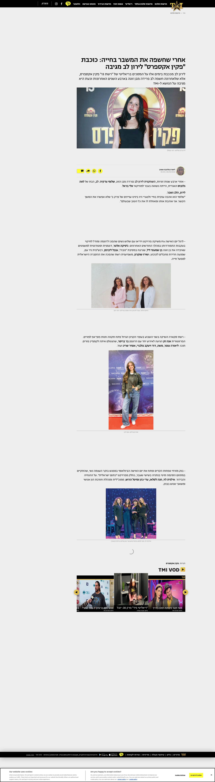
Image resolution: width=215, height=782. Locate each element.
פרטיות (46, 755)
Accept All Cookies (196, 775)
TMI (184, 13)
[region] (107, 775)
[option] (131, 590)
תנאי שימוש (54, 755)
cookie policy (133, 779)
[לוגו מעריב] (44, 3)
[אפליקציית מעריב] (113, 755)
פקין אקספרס (172, 563)
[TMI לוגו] (175, 3)
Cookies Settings (180, 775)
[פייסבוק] (61, 3)
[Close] (211, 774)
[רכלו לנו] (68, 3)
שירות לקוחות (133, 755)
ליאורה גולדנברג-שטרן (167, 170)
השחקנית (145, 181)
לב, (97, 181)
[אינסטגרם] (56, 3)
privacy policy (122, 779)
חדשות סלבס (175, 13)
